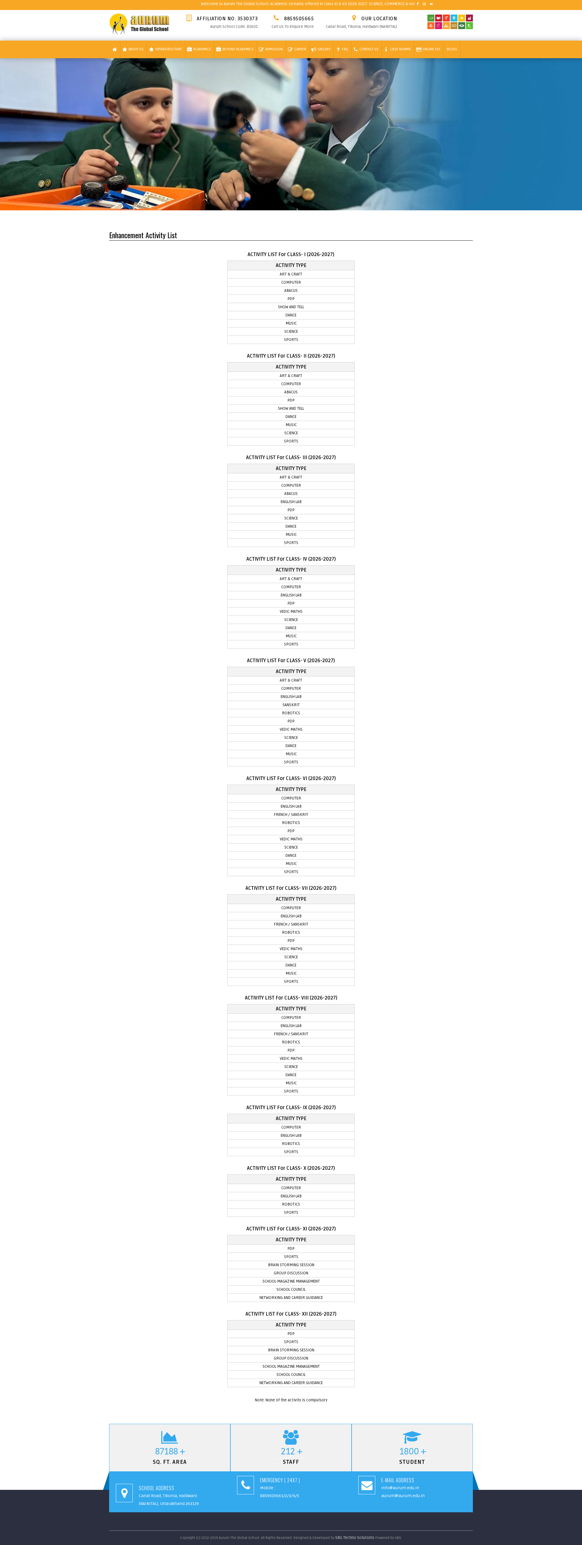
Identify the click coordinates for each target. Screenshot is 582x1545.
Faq (345, 49)
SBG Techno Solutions (355, 1537)
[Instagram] (424, 4)
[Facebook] (418, 4)
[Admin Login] (431, 4)
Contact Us (369, 49)
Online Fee (431, 49)
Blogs (452, 49)
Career (300, 49)
